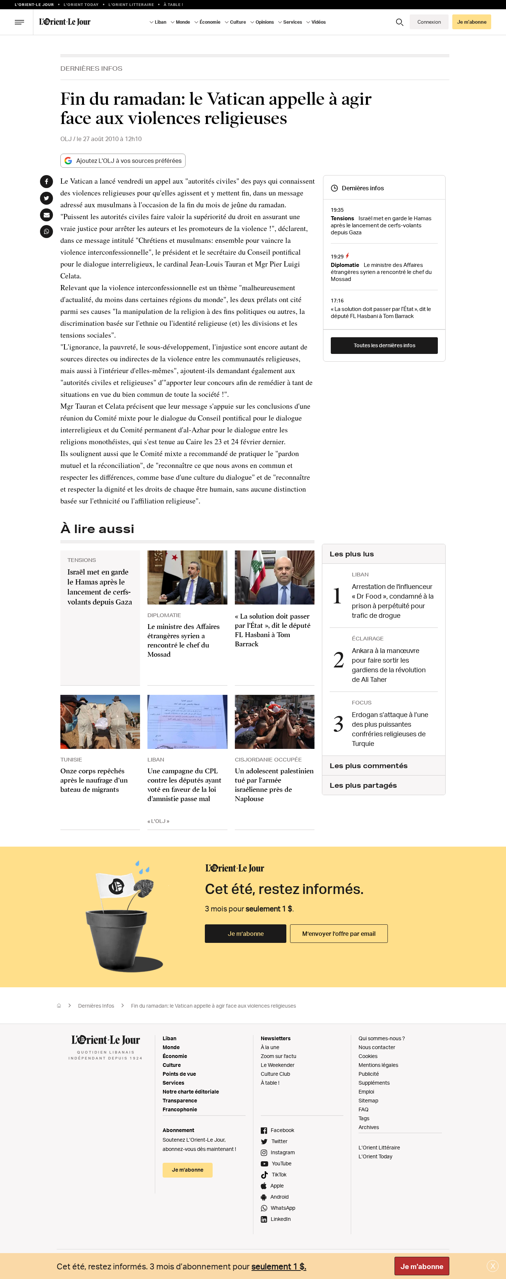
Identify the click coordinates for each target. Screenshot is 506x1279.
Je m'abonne (421, 1266)
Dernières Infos (91, 68)
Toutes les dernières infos (384, 345)
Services (173, 1082)
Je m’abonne (246, 933)
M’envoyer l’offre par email (339, 933)
